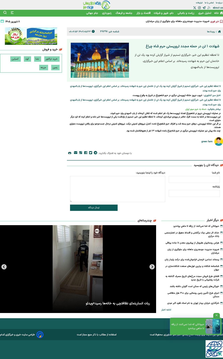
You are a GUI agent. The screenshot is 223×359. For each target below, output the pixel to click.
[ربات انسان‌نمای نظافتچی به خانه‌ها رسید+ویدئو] (78, 269)
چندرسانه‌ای (145, 220)
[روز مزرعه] (31, 36)
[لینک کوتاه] (81, 153)
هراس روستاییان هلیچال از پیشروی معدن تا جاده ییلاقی (192, 243)
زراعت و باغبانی (186, 13)
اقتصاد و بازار (143, 13)
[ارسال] (75, 153)
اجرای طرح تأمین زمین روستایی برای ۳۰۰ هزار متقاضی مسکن (193, 294)
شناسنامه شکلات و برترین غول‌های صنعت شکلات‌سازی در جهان (192, 268)
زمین (55, 67)
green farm (207, 141)
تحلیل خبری (204, 13)
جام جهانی (92, 13)
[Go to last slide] (152, 266)
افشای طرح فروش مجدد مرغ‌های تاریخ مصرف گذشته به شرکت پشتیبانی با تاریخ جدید (192, 278)
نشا (38, 59)
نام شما (216, 173)
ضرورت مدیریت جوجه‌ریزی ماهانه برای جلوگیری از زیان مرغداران (177, 20)
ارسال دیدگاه (93, 207)
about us (218, 8)
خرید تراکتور (52, 59)
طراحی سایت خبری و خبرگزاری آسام (17, 335)
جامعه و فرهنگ (124, 13)
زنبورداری (107, 13)
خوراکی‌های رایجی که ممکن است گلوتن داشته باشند (194, 286)
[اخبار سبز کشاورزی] (96, 5)
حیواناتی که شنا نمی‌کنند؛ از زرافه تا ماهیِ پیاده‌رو (187, 326)
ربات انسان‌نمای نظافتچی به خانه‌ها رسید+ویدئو (118, 303)
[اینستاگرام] (199, 7)
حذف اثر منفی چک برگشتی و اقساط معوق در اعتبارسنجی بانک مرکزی (191, 234)
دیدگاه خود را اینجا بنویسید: (150, 173)
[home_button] (219, 31)
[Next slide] (4, 266)
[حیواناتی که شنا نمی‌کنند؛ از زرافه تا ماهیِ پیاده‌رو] (213, 326)
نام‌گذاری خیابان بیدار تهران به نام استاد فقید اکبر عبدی (193, 303)
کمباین (15, 59)
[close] (216, 315)
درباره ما (219, 2)
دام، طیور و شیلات (164, 13)
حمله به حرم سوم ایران (195, 109)
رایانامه (216, 187)
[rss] (208, 7)
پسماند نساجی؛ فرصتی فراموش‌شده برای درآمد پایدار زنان (192, 259)
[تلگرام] (204, 7)
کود (27, 59)
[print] (69, 153)
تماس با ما (209, 2)
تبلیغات (199, 2)
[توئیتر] (194, 7)
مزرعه (44, 67)
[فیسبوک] (85, 153)
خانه (216, 13)
